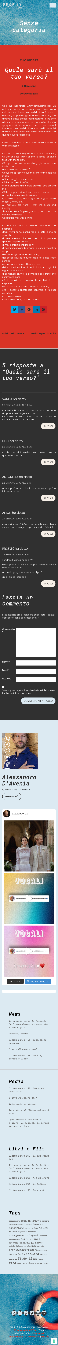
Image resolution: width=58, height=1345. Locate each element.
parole (27, 1246)
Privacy (45, 1336)
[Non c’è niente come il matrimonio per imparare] (29, 845)
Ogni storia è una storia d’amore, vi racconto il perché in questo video (29, 1122)
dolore (40, 1224)
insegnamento (19, 1235)
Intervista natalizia (22, 1103)
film (11, 1231)
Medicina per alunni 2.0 (43, 333)
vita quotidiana (26, 1263)
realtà (11, 1254)
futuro (17, 1232)
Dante (29, 1224)
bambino (45, 1221)
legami (33, 1235)
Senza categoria (29, 26)
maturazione (15, 1242)
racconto (42, 1250)
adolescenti (14, 1221)
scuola (33, 1254)
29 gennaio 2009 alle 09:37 (17, 518)
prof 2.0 (15, 1249)
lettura (26, 1239)
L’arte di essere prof (23, 1049)
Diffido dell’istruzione (13, 333)
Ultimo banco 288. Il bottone (27, 1183)
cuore (22, 1225)
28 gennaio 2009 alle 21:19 (16, 482)
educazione (16, 1228)
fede (35, 1228)
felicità (43, 1228)
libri (36, 1239)
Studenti (25, 1258)
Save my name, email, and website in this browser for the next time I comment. (28, 692)
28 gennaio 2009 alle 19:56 (17, 446)
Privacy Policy (16, 1336)
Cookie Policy (32, 1336)
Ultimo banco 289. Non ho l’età (29, 1177)
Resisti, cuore (18, 1033)
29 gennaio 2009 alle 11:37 (16, 554)
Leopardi (43, 1236)
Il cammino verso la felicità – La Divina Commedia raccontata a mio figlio (29, 1024)
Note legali (38, 1333)
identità (32, 1232)
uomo (41, 1259)
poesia (40, 1246)
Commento (8, 631)
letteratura (14, 1239)
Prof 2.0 (13, 5)
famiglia (28, 1228)
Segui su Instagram (39, 981)
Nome (6, 661)
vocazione (41, 1263)
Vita (12, 1263)
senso (43, 1254)
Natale (12, 1246)
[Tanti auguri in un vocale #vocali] (29, 898)
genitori (23, 1232)
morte (40, 1242)
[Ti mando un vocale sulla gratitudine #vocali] (29, 951)
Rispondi (48, 426)
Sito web (6, 678)
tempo (36, 1258)
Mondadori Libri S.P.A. (25, 1330)
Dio (35, 1224)
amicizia (26, 1220)
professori (29, 1249)
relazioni (21, 1254)
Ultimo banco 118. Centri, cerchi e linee (25, 1057)
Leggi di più (11, 796)
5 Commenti (29, 86)
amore (36, 1220)
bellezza (14, 1224)
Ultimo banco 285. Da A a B (26, 1190)
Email (6, 670)
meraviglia (29, 1242)
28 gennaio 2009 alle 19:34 (17, 405)
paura (33, 1245)
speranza (13, 1259)
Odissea (19, 1246)
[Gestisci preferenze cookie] (54, 1341)
